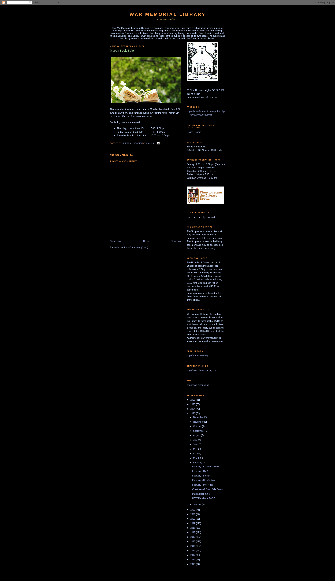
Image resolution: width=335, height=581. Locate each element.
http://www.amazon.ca (198, 385)
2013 (193, 550)
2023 (193, 413)
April (195, 453)
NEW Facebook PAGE (203, 498)
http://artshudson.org (197, 355)
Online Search (194, 132)
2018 (193, 528)
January (197, 504)
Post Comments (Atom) (136, 247)
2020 (193, 518)
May (195, 449)
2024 (193, 409)
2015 (193, 541)
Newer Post (116, 241)
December (198, 417)
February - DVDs (200, 471)
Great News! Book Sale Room (207, 489)
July (195, 440)
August (197, 435)
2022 (193, 509)
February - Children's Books (206, 466)
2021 (193, 514)
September (199, 431)
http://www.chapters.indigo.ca (201, 370)
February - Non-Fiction (203, 480)
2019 (193, 523)
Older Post (176, 241)
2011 (193, 559)
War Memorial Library (168, 14)
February (198, 462)
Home (146, 241)
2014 (193, 546)
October (197, 426)
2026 (193, 399)
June (196, 444)
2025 (193, 404)
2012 (193, 555)
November (198, 421)
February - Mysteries (202, 484)
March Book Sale (201, 494)
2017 (193, 532)
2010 (193, 564)
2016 (193, 537)
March (196, 458)
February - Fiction (201, 475)
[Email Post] (158, 143)
